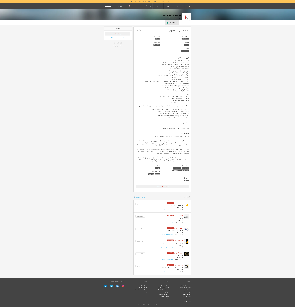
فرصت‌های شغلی (172, 23)
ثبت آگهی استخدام (145, 6)
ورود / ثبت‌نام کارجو (187, 294)
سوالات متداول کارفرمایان (163, 287)
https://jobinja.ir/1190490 (118, 46)
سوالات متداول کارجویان (186, 285)
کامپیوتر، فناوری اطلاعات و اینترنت (174, 18)
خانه (187, 6)
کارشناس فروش (178, 203)
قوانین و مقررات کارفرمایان (163, 289)
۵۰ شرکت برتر (157, 6)
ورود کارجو (115, 6)
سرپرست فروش (178, 215)
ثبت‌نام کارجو (123, 6)
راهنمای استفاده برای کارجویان (140, 289)
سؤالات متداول (166, 299)
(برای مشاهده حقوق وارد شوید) (167, 209)
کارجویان (189, 281)
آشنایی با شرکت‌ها (187, 301)
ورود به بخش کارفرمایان (164, 294)
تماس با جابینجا (143, 285)
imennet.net (155, 18)
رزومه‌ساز (167, 6)
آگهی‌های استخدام (187, 292)
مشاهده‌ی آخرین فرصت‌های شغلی (118, 38)
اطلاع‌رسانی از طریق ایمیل (141, 197)
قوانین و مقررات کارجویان (185, 287)
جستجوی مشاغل (177, 6)
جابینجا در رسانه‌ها (143, 287)
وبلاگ (145, 292)
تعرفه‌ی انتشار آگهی (165, 296)
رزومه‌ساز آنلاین (188, 299)
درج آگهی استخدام (165, 292)
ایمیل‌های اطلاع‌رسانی (186, 296)
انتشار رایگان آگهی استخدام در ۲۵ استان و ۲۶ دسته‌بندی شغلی (149, 1)
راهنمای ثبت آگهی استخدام (163, 285)
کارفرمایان (166, 281)
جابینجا (145, 281)
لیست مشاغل (188, 289)
